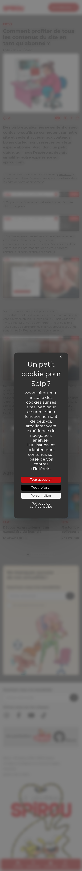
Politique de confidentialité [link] (41, 505)
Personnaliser (41, 495)
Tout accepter (41, 479)
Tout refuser (41, 487)
